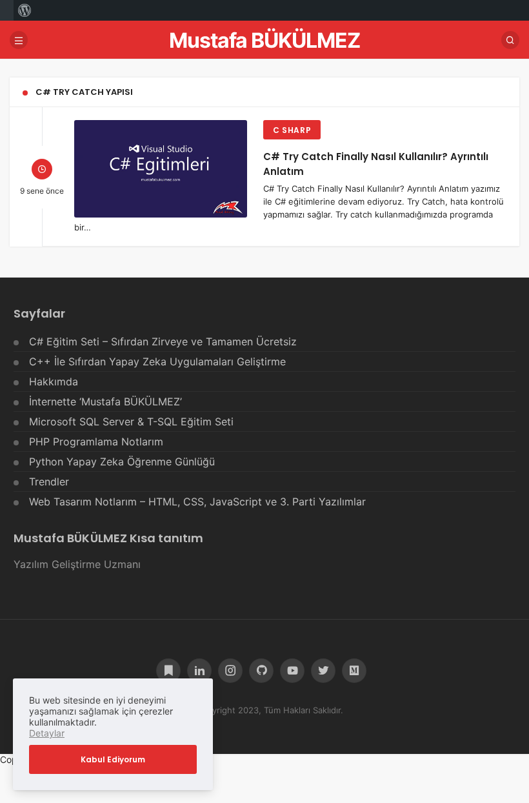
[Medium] (354, 670)
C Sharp (292, 130)
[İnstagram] (230, 670)
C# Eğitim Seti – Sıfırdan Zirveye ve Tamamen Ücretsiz (163, 341)
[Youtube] (292, 670)
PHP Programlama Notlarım (96, 441)
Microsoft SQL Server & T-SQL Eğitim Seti (131, 421)
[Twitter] (323, 670)
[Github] (261, 670)
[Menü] (19, 40)
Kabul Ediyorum (113, 759)
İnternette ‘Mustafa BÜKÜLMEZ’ (105, 401)
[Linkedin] (199, 670)
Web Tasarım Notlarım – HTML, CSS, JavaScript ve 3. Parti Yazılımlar (197, 501)
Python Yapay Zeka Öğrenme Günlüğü (122, 461)
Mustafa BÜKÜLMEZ (264, 40)
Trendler (49, 481)
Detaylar (47, 732)
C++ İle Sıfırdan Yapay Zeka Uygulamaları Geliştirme (157, 361)
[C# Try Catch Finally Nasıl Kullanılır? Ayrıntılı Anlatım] (160, 169)
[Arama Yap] (510, 40)
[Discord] (168, 670)
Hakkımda (53, 381)
